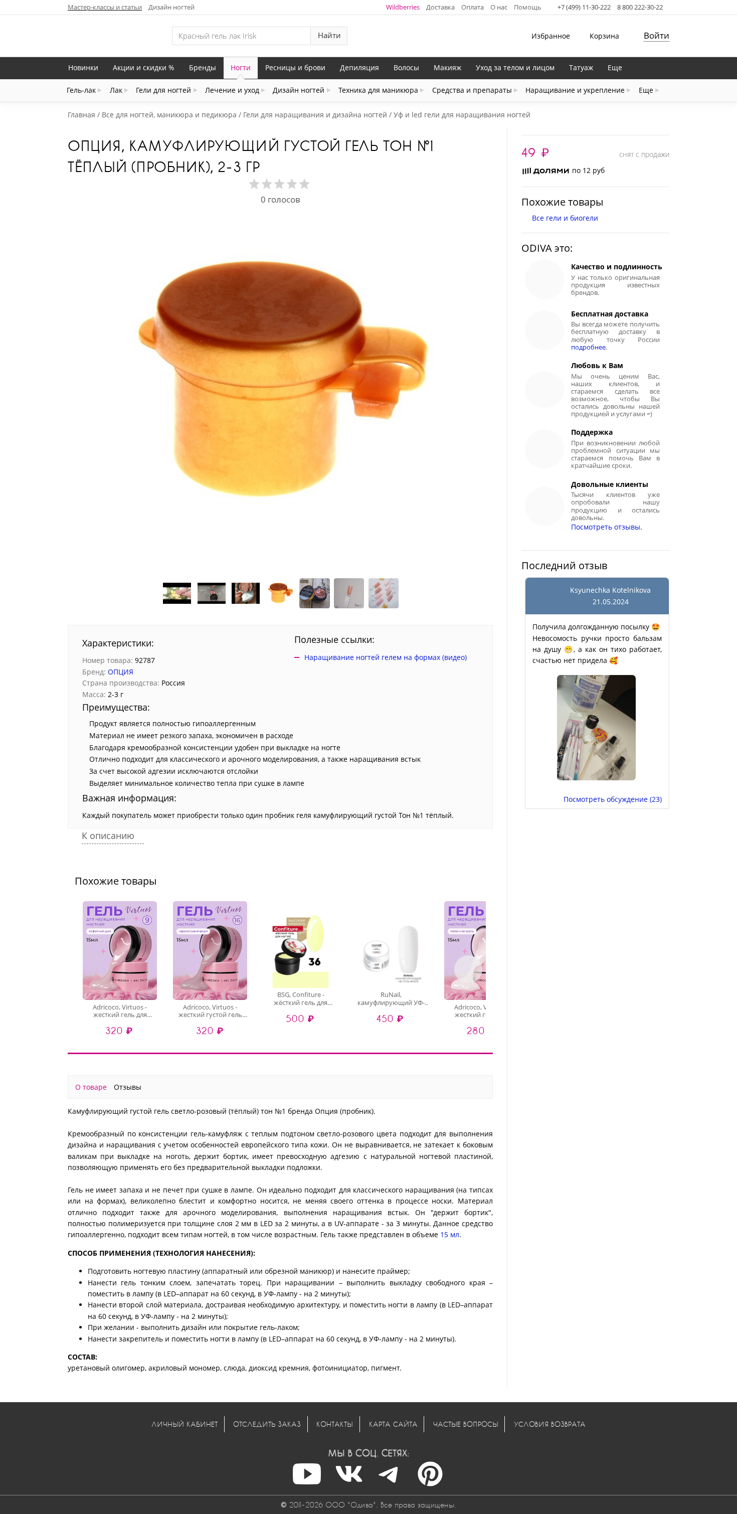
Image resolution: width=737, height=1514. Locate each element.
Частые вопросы (465, 1424)
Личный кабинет (184, 1424)
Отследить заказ (267, 1424)
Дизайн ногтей (171, 7)
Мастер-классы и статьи (105, 7)
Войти (656, 35)
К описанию (109, 835)
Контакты (334, 1424)
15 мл (449, 1234)
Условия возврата (550, 1424)
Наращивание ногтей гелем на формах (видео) (385, 657)
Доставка (440, 7)
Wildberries (403, 7)
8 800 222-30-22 (640, 7)
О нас (498, 7)
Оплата (472, 7)
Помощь (527, 7)
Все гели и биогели (565, 218)
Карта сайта (393, 1424)
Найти (329, 35)
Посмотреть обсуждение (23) (613, 799)
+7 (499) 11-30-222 (584, 7)
